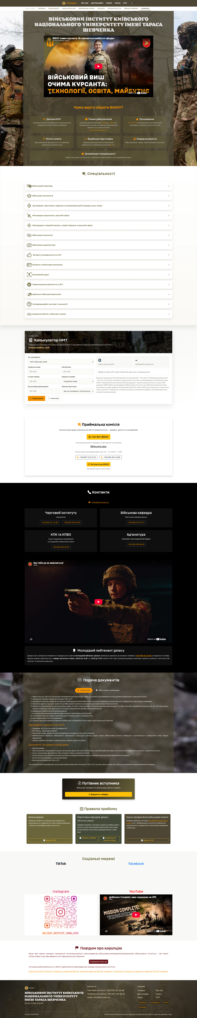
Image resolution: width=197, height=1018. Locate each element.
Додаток (84, 971)
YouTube (142, 1007)
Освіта (109, 3)
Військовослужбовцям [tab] (109, 690)
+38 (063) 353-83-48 (72, 522)
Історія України (33, 377)
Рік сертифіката (34, 357)
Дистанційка (97, 3)
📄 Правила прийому (87, 838)
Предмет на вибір (68, 377)
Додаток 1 (48, 971)
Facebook (143, 1002)
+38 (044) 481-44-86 (112, 457)
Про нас (85, 3)
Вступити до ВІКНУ (100, 464)
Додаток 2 (58, 971)
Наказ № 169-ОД (95, 971)
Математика (66, 367)
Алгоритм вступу (114, 8)
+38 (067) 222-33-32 (88, 457)
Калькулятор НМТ (69, 8)
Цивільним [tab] (85, 690)
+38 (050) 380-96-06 (136, 544)
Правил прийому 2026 (39, 347)
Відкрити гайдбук (99, 794)
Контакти (101, 8)
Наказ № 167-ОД (36, 971)
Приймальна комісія (87, 8)
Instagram (155, 1002)
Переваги (41, 8)
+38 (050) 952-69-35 (61, 547)
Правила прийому (131, 8)
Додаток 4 (139, 971)
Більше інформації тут (98, 130)
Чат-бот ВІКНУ (100, 436)
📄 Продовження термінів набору (109, 839)
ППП (125, 3)
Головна (71, 3)
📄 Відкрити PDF (49, 840)
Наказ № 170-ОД (152, 971)
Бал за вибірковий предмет (38, 387)
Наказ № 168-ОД (71, 971)
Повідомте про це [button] (98, 962)
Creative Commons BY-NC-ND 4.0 (141, 1014)
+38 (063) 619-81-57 (136, 522)
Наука (118, 3)
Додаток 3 (128, 971)
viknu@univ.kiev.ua (100, 502)
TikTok (166, 1002)
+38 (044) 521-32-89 (49, 522)
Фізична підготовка (69, 387)
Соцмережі (145, 8)
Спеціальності (53, 8)
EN (132, 3)
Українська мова (34, 367)
